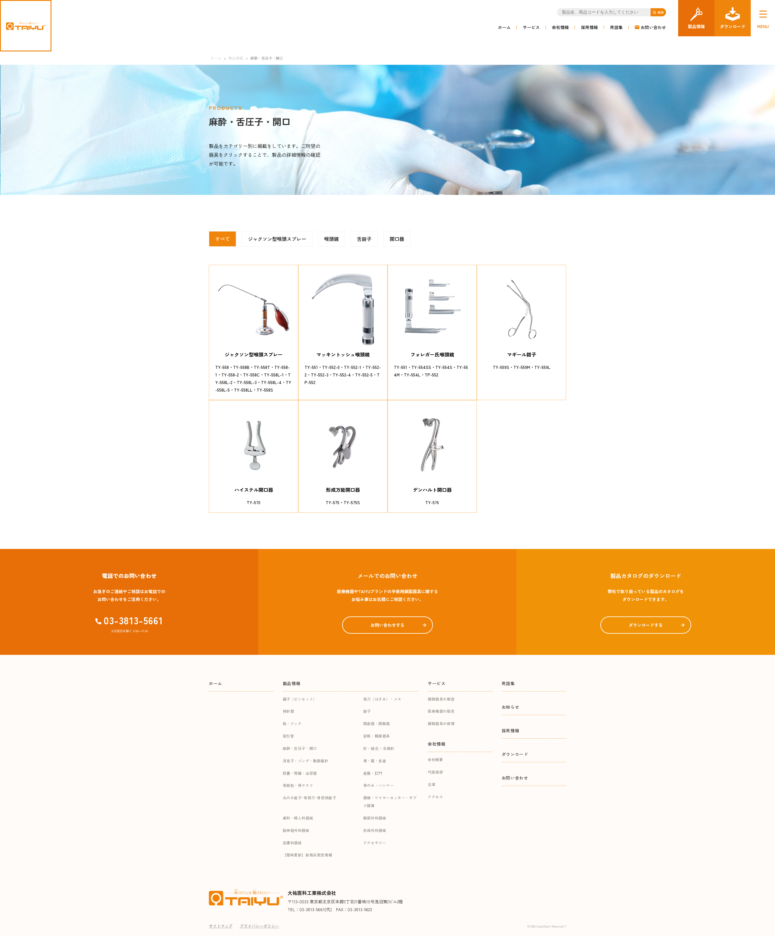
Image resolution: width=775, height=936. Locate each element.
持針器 (288, 711)
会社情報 (560, 27)
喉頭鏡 (331, 238)
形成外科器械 (374, 830)
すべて (222, 238)
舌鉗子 (364, 238)
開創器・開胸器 (376, 723)
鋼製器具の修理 (441, 723)
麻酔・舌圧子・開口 (300, 748)
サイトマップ (220, 926)
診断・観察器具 (376, 735)
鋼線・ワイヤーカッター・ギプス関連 (390, 801)
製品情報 (292, 683)
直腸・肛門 (372, 773)
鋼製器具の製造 (441, 698)
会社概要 (435, 759)
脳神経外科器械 (296, 830)
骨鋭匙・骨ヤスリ (298, 785)
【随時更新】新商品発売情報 (307, 854)
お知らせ (510, 707)
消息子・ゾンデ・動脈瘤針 (305, 760)
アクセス (435, 796)
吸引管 (288, 735)
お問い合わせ (653, 27)
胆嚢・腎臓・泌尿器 (300, 773)
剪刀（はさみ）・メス (382, 698)
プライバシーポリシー (259, 926)
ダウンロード (515, 754)
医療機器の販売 (441, 711)
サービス (531, 27)
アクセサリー (374, 842)
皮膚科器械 (292, 842)
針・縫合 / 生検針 (378, 748)
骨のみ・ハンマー (378, 785)
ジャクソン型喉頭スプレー (277, 238)
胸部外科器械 (374, 817)
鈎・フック (292, 723)
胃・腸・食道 (374, 760)
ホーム (504, 27)
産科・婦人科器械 (298, 817)
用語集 (616, 27)
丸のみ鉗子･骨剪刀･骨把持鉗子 (309, 797)
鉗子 (367, 711)
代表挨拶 (435, 771)
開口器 (397, 238)
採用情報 (589, 27)
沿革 (431, 784)
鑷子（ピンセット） (300, 698)
